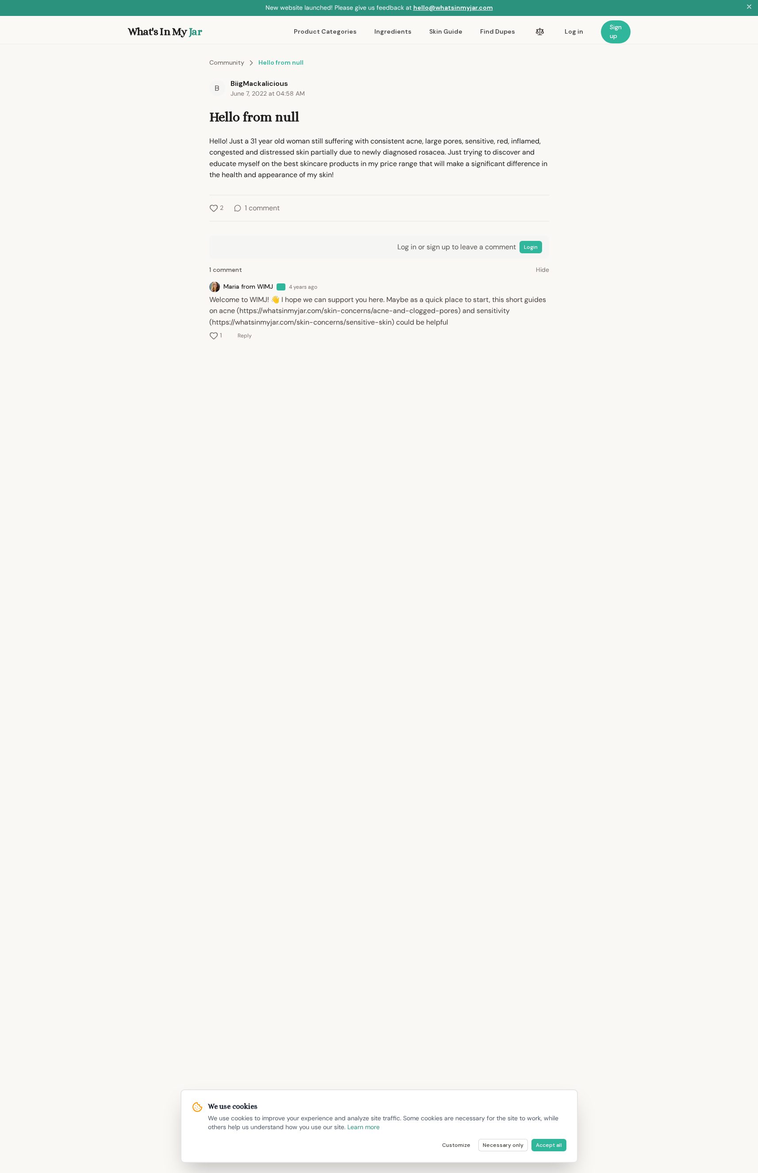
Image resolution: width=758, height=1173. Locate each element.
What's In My (165, 31)
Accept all (549, 1145)
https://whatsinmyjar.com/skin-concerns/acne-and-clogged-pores (348, 310)
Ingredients (393, 31)
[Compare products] (540, 31)
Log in (574, 31)
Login (531, 247)
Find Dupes (497, 31)
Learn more (363, 1127)
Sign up (616, 31)
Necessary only (503, 1145)
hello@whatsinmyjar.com (453, 8)
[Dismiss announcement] (749, 8)
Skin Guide (445, 31)
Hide (542, 270)
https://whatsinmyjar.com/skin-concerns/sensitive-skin (302, 322)
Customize (456, 1145)
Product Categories (325, 31)
